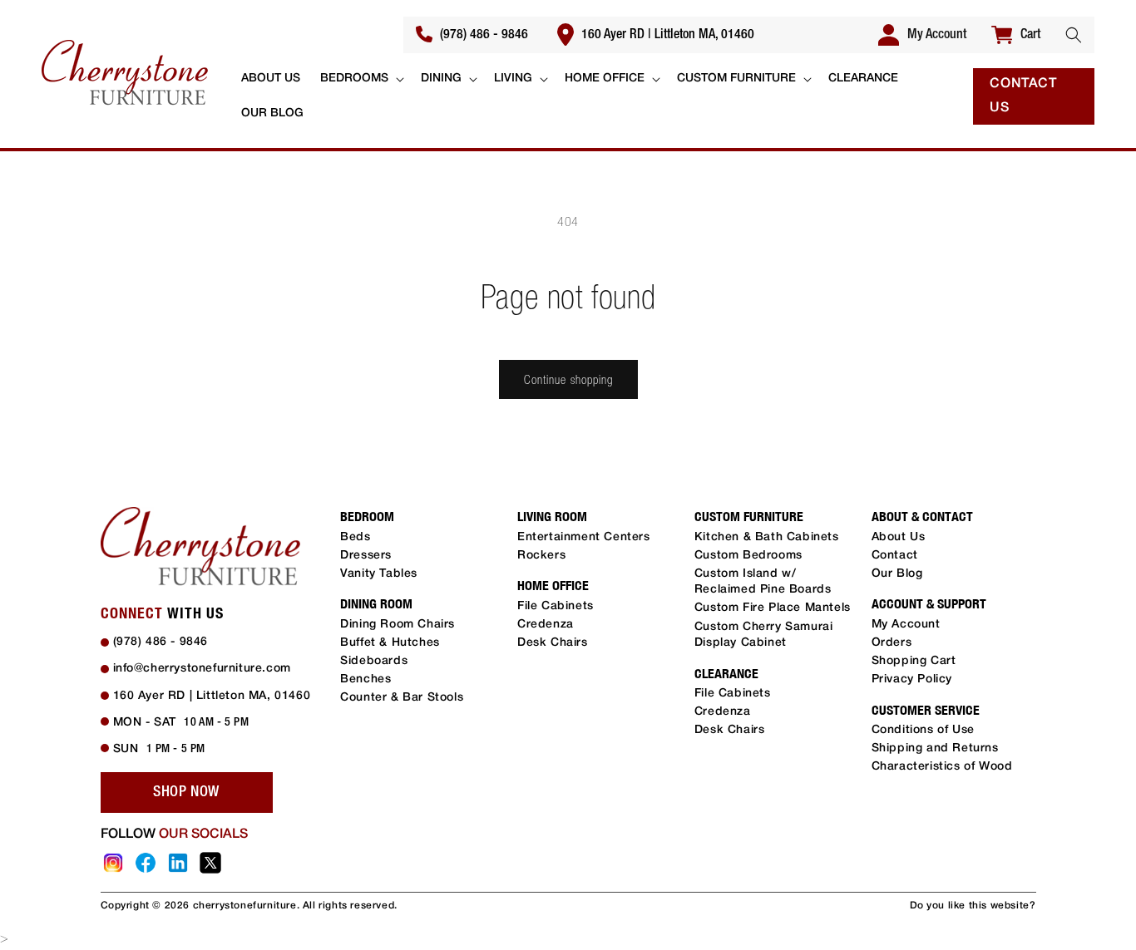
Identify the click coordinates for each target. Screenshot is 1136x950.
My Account (906, 624)
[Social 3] (177, 862)
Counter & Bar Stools (401, 697)
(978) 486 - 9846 (482, 35)
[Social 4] (210, 862)
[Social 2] (145, 862)
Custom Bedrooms (748, 555)
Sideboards (373, 661)
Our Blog (897, 574)
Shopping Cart (914, 661)
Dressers (366, 555)
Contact (895, 555)
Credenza (545, 624)
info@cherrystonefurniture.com (202, 668)
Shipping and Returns (935, 748)
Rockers (541, 555)
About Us (899, 537)
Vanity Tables (378, 574)
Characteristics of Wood (942, 766)
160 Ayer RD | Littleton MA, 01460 (666, 35)
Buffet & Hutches (390, 642)
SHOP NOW (186, 792)
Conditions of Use (923, 730)
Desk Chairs (552, 642)
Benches (365, 679)
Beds (355, 537)
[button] (1073, 35)
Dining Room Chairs (397, 624)
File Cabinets (555, 606)
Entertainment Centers (583, 537)
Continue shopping (568, 379)
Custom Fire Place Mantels (772, 608)
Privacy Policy (912, 679)
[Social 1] (113, 862)
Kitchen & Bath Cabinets (766, 537)
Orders (892, 642)
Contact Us (1023, 96)
